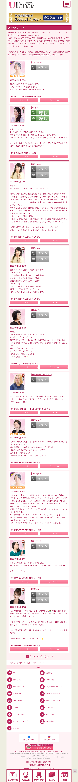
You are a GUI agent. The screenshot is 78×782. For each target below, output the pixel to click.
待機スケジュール (19, 686)
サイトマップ (18, 728)
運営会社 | (47, 765)
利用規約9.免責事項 (41, 55)
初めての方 (17, 679)
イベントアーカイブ (20, 721)
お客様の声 (17, 693)
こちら (51, 752)
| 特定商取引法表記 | (35, 765)
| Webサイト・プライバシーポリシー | (39, 768)
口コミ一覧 (24, 100)
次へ (49, 656)
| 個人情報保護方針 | (34, 762)
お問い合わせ (50, 714)
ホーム (15, 673)
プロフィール (54, 100)
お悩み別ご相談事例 (53, 693)
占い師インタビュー (53, 700)
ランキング (50, 707)
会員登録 (49, 673)
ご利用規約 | (47, 762)
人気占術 (16, 707)
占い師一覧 (50, 679)
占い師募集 (50, 721)
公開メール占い (18, 700)
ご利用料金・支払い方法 (54, 686)
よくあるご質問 (18, 714)
